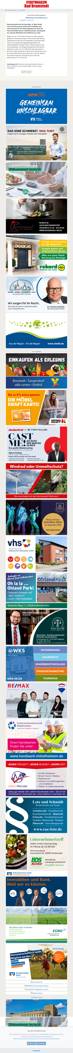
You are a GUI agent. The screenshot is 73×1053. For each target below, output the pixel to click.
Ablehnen (31, 1043)
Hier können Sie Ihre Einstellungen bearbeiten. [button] (36, 1036)
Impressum (36, 1050)
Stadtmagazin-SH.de (12, 10)
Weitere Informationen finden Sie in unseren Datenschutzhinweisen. (36, 1039)
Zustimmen (41, 1043)
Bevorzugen (27, 72)
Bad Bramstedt (22, 10)
